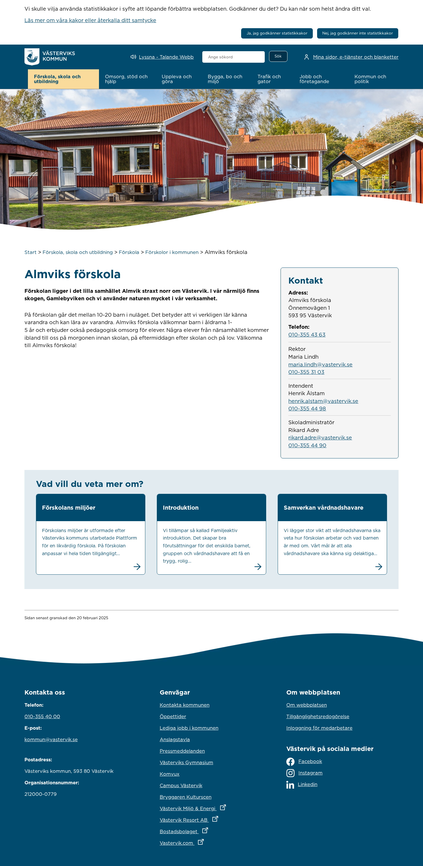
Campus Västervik (181, 785)
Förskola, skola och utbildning (78, 252)
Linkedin (307, 784)
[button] (63, 79)
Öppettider (173, 716)
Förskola (129, 252)
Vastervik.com (207, 843)
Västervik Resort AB (211, 820)
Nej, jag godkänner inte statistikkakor (357, 33)
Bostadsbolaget (209, 831)
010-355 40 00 (42, 716)
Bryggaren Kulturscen (186, 797)
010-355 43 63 (306, 334)
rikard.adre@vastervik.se (320, 437)
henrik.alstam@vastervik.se (323, 401)
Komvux (170, 774)
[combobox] (233, 57)
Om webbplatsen (306, 705)
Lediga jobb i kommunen (189, 728)
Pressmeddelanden (182, 751)
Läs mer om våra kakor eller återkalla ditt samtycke (90, 20)
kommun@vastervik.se (51, 739)
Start (30, 252)
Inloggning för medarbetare (319, 728)
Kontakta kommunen (184, 705)
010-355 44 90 (307, 445)
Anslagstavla (175, 739)
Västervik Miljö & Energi (211, 808)
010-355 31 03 (306, 372)
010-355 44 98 (307, 408)
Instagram (310, 773)
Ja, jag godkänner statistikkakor (277, 33)
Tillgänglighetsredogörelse (317, 716)
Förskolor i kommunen (172, 252)
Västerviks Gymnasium (186, 762)
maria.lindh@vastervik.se (320, 364)
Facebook (310, 761)
